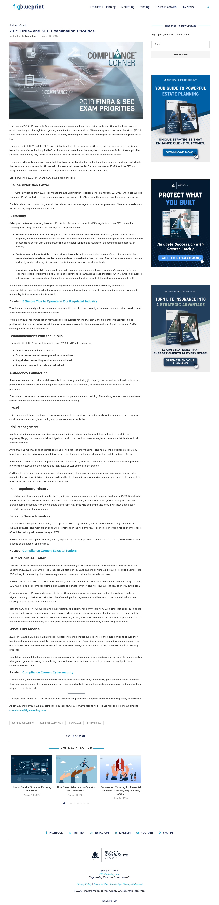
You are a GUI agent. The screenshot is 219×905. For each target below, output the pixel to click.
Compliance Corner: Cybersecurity (47, 672)
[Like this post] (69, 736)
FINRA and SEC (94, 723)
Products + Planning (103, 7)
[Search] (208, 7)
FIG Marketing (28, 36)
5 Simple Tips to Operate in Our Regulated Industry (59, 301)
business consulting (23, 723)
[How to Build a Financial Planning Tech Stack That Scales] (31, 769)
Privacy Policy (84, 884)
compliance (75, 723)
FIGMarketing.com (109, 874)
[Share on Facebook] (73, 736)
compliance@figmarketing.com (27, 710)
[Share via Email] (83, 736)
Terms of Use (101, 884)
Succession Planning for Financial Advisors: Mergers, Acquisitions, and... (121, 790)
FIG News (188, 7)
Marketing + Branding (135, 7)
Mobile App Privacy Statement (126, 884)
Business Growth (166, 7)
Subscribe (181, 54)
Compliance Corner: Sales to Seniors (49, 550)
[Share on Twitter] (76, 736)
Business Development (51, 723)
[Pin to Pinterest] (80, 736)
